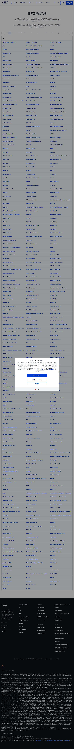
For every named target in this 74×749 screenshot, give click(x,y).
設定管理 (37, 383)
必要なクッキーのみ (37, 379)
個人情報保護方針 (50, 369)
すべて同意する (37, 375)
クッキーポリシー (40, 369)
